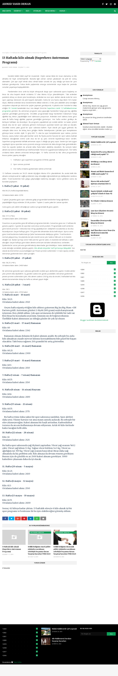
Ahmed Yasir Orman (16, 4)
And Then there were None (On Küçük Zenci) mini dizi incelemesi (103, 232)
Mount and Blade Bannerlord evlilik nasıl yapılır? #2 (102, 173)
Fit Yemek (13, 108)
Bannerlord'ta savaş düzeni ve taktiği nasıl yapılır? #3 (103, 153)
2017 (98, 292)
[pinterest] (114, 4)
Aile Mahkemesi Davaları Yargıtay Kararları (61, 640)
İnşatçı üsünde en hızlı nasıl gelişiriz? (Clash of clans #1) (101, 192)
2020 (98, 281)
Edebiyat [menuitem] (17, 11)
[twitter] (106, 4)
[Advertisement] (59, 31)
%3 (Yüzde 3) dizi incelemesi (102, 201)
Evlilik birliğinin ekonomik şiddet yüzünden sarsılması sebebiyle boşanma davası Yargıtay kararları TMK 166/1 (64, 550)
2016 (98, 296)
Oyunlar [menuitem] (37, 11)
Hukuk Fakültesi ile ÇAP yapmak (103, 142)
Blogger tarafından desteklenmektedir (94, 320)
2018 (98, 289)
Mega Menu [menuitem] (50, 11)
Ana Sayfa (5, 53)
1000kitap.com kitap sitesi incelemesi (101, 163)
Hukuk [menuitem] (62, 11)
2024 (98, 269)
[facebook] (103, 4)
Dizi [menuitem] (27, 11)
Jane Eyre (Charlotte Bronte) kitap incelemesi (102, 212)
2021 (98, 277)
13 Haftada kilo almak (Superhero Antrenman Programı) (11, 549)
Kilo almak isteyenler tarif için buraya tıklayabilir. (53, 248)
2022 (98, 273)
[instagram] (110, 4)
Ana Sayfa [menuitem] (6, 11)
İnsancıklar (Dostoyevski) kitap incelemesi (101, 222)
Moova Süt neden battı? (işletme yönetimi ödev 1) (101, 182)
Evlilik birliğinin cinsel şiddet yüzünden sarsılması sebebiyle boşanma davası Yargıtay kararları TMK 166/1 (39, 550)
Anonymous (88, 95)
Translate (97, 61)
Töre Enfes (17, 662)
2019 (98, 285)
